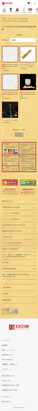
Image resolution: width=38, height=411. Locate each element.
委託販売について (7, 355)
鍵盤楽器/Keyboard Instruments (12, 231)
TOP (3, 18)
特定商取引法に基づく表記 (10, 385)
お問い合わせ (6, 401)
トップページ (6, 340)
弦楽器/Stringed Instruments (11, 207)
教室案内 (5, 345)
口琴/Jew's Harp (7, 237)
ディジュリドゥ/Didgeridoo (10, 219)
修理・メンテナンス (8, 350)
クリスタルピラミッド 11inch (10, 120)
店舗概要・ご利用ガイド (10, 364)
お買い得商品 (6, 287)
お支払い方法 (6, 380)
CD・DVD (5, 263)
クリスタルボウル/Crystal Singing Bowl (15, 21)
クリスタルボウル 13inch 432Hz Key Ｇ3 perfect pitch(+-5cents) (10, 66)
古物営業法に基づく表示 (10, 390)
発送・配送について (8, 376)
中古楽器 (5, 294)
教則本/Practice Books (9, 268)
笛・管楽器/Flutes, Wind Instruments (13, 225)
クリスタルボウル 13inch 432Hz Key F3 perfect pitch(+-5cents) (10, 94)
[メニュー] (34, 3)
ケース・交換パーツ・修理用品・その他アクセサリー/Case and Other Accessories (16, 256)
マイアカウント (7, 397)
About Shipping (7, 359)
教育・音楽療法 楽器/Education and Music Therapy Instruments (15, 275)
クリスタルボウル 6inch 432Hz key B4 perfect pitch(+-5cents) (28, 94)
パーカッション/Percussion (10, 213)
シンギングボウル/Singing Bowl (17, 18)
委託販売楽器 (6, 300)
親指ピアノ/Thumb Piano (10, 249)
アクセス (5, 369)
